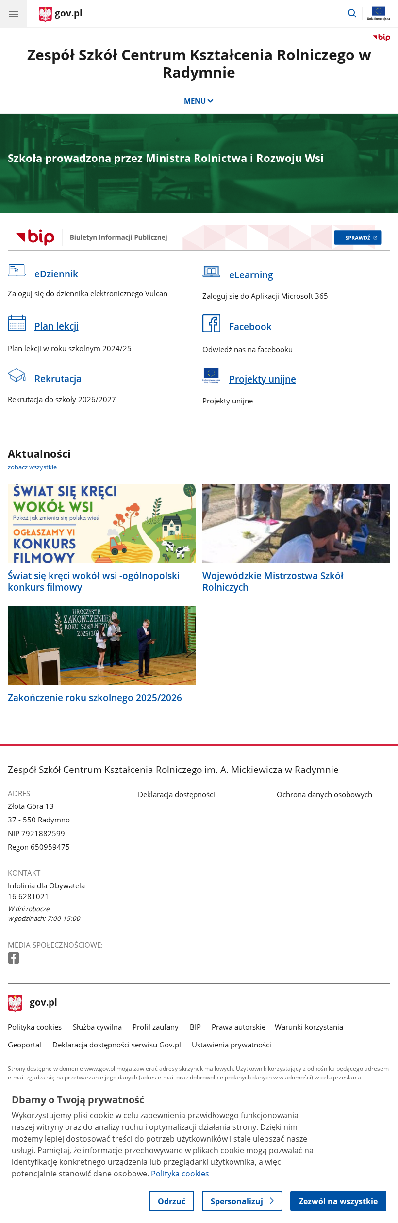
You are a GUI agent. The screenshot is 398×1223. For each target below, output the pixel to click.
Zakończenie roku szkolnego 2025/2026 (95, 698)
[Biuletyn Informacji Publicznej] (199, 238)
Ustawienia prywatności (231, 1044)
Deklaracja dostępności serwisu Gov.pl (116, 1044)
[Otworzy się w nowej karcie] (14, 958)
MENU (195, 101)
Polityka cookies (35, 1026)
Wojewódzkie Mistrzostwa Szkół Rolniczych (273, 581)
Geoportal (24, 1044)
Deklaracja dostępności (176, 794)
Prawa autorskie (238, 1026)
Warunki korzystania (309, 1026)
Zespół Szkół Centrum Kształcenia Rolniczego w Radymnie (199, 63)
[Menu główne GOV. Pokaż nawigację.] (13, 13)
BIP (195, 1026)
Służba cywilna (97, 1026)
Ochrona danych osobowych (324, 794)
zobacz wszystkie (32, 467)
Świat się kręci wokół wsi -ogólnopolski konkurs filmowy (94, 581)
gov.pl (43, 1003)
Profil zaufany (156, 1026)
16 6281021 (28, 896)
